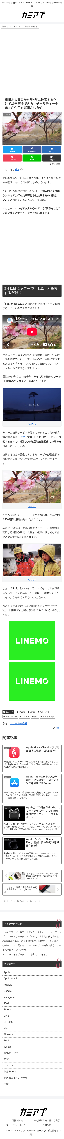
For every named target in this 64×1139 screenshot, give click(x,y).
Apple (7, 972)
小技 (6, 1084)
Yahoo (32, 712)
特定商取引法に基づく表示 (47, 1120)
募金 (36, 716)
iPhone (22, 712)
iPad (6, 1003)
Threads (8, 1034)
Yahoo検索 (44, 712)
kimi (17, 169)
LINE (6, 1015)
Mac (6, 1028)
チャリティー (11, 716)
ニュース (9, 712)
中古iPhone (10, 1071)
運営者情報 (17, 1120)
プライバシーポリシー (17, 1125)
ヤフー (23, 437)
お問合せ (46, 1125)
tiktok (6, 1040)
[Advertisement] (32, 62)
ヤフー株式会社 (18, 723)
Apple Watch (11, 978)
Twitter (7, 1046)
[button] (51, 158)
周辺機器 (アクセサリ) (16, 1077)
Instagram (9, 997)
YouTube (55, 142)
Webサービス (11, 1053)
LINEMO (8, 1022)
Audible (8, 984)
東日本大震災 (48, 716)
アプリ (7, 1059)
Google (8, 991)
